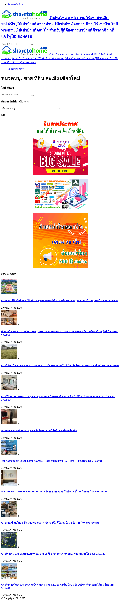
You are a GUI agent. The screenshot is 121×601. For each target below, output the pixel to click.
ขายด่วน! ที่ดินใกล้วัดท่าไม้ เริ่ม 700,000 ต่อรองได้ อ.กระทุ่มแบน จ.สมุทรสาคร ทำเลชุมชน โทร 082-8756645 (59, 300)
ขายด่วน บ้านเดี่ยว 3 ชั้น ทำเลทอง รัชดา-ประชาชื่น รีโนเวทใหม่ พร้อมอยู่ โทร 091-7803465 (50, 522)
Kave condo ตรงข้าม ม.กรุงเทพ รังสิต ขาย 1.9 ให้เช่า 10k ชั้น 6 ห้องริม (39, 430)
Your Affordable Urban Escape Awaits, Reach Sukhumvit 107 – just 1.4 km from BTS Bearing (51, 460)
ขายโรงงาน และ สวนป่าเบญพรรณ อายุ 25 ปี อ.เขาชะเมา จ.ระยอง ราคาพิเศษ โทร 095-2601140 (53, 553)
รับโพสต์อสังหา (16, 4)
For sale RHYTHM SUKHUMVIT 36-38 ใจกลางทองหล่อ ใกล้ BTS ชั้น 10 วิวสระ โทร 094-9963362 (55, 491)
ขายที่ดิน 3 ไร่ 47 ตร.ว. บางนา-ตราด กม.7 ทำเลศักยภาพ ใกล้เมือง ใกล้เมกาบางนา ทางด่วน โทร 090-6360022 (60, 365)
